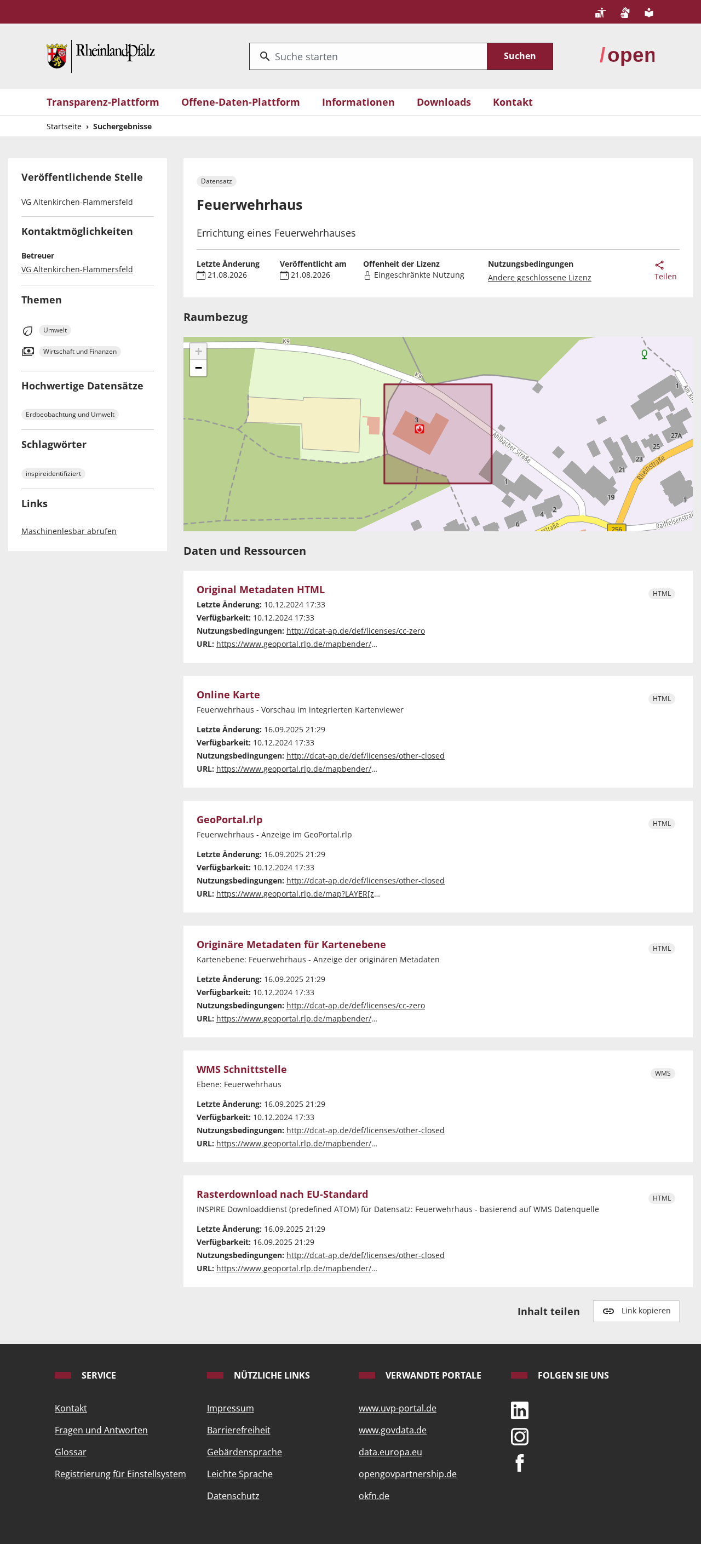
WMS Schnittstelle (242, 1070)
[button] (198, 351)
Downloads (444, 101)
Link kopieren (646, 1310)
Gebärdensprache (244, 1452)
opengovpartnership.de (408, 1474)
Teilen (665, 276)
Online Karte (228, 695)
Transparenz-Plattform (103, 101)
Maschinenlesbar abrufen (69, 531)
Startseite (64, 126)
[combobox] (368, 56)
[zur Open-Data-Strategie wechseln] (627, 55)
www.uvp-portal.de (397, 1408)
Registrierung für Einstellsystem (120, 1474)
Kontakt (513, 101)
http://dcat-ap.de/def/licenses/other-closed (365, 755)
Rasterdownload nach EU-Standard (282, 1195)
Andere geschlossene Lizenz (539, 277)
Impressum (230, 1408)
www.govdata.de (393, 1430)
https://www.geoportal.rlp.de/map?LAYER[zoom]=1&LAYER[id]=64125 (342, 893)
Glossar (71, 1452)
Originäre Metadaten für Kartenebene (291, 945)
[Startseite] (101, 55)
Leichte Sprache (240, 1474)
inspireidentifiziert (53, 473)
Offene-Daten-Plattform (240, 101)
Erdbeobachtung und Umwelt (70, 414)
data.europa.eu (390, 1452)
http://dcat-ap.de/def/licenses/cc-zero (355, 630)
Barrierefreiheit (239, 1430)
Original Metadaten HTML (261, 590)
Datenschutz (233, 1496)
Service (97, 1375)
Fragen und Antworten (101, 1430)
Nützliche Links (271, 1375)
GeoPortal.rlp (229, 820)
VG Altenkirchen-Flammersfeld (77, 269)
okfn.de (374, 1496)
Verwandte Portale (432, 1375)
